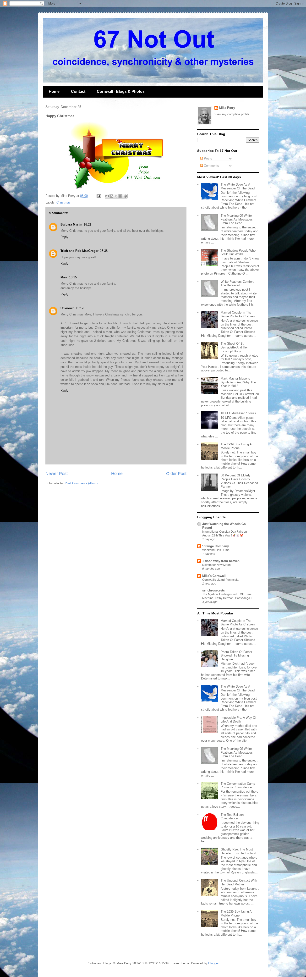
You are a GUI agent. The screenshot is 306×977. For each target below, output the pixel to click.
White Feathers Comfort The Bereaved (237, 283)
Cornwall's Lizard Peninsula (220, 579)
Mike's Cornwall (214, 576)
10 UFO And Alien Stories (238, 413)
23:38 (104, 251)
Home (54, 91)
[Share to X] (116, 196)
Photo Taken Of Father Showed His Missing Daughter (236, 655)
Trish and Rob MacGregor (79, 251)
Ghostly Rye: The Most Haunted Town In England (238, 851)
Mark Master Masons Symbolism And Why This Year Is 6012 (239, 382)
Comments (211, 165)
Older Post (176, 473)
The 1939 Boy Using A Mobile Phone (236, 446)
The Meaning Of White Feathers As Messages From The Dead (237, 219)
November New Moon (216, 565)
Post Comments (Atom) (81, 483)
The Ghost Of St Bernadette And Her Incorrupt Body (234, 347)
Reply (64, 237)
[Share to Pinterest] (125, 196)
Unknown (67, 308)
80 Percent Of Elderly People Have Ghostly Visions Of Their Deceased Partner (239, 481)
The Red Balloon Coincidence (232, 816)
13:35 (73, 277)
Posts (207, 158)
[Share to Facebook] (120, 196)
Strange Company (215, 546)
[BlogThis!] (111, 196)
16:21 (87, 224)
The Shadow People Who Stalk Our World (238, 252)
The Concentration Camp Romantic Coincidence (238, 785)
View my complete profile (231, 114)
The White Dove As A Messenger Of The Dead (238, 186)
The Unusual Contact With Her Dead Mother (239, 882)
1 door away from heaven (221, 561)
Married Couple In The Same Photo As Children (238, 314)
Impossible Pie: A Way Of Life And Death (238, 719)
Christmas (63, 202)
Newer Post (56, 473)
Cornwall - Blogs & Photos (121, 91)
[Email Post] (98, 196)
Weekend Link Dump (216, 550)
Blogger (213, 963)
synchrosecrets (213, 590)
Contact (78, 91)
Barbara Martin (71, 224)
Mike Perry (227, 108)
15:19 (79, 308)
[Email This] (107, 196)
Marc (64, 277)
